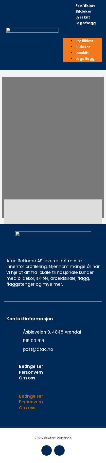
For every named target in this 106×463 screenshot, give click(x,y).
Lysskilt (82, 17)
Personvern (31, 372)
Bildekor (83, 11)
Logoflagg (85, 22)
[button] (82, 35)
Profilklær (85, 5)
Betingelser (31, 366)
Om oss (27, 378)
